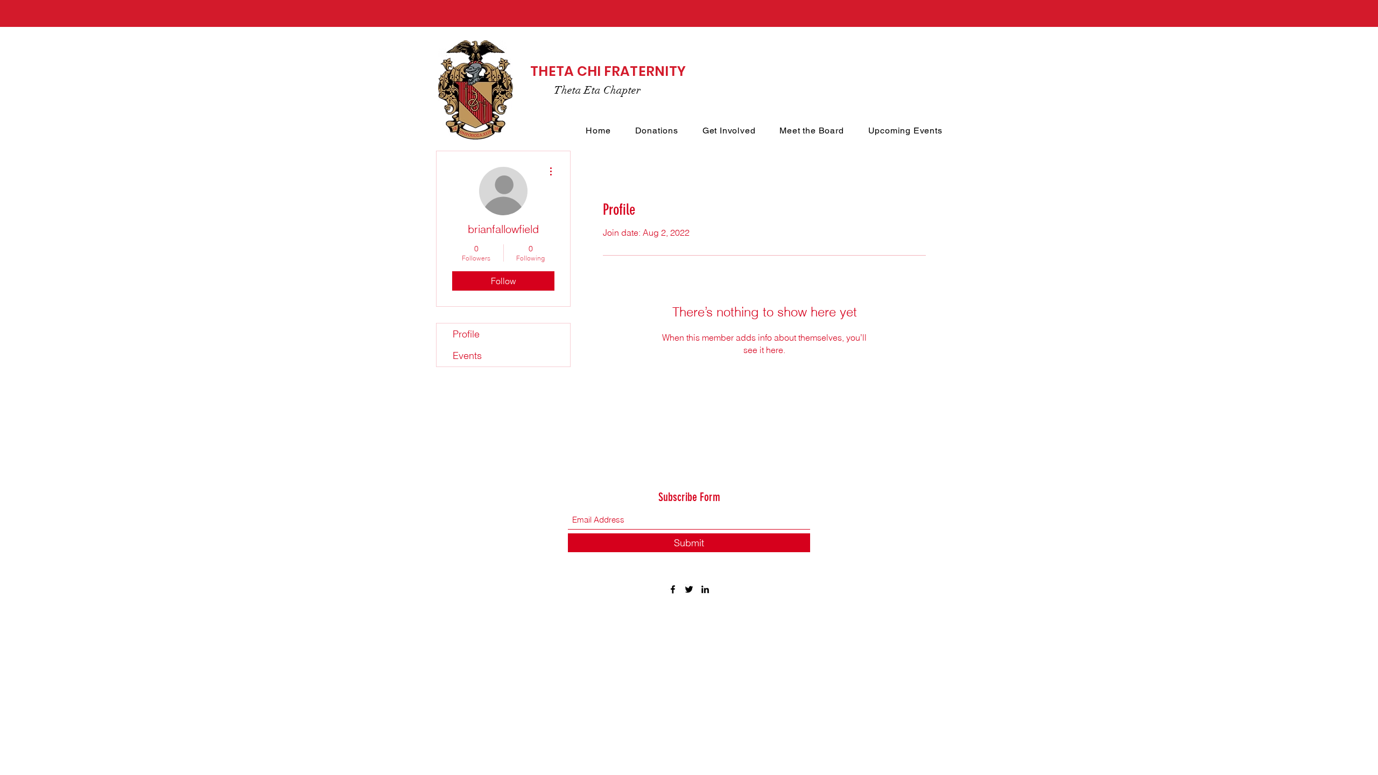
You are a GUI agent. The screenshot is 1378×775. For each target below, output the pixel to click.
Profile (466, 334)
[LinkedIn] (705, 589)
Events (467, 355)
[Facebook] (672, 589)
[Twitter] (689, 589)
